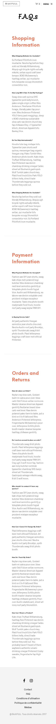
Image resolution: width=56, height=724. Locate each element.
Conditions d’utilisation (28, 698)
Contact (28, 689)
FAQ (28, 693)
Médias (28, 707)
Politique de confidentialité (28, 702)
